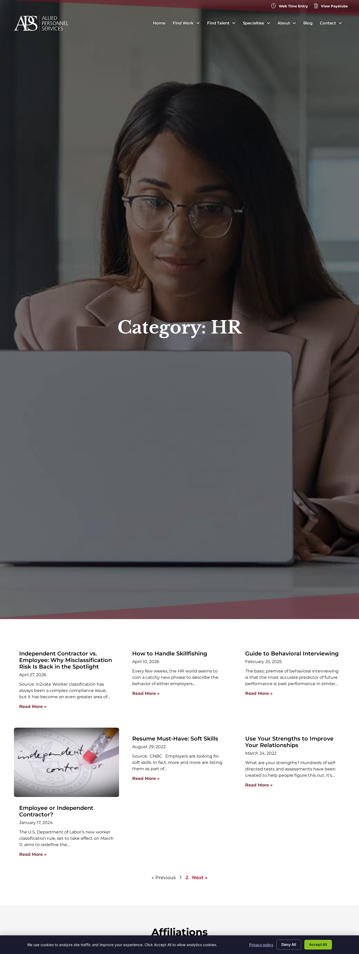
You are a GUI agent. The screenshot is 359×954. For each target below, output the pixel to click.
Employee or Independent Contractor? (56, 811)
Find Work (183, 23)
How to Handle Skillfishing (169, 653)
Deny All (288, 944)
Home (159, 23)
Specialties (253, 23)
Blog (307, 23)
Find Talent (218, 23)
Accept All (318, 944)
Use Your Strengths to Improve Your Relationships (289, 741)
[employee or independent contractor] (66, 762)
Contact (328, 23)
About (284, 23)
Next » (200, 877)
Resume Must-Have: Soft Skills (175, 738)
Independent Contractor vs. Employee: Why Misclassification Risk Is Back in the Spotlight (65, 660)
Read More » (33, 706)
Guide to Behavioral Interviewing (292, 653)
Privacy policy (261, 944)
